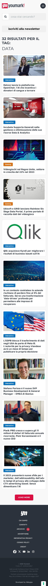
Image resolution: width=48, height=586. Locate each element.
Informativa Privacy (23, 538)
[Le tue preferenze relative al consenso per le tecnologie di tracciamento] (43, 583)
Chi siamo (23, 520)
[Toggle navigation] (43, 6)
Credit (23, 547)
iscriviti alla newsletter (24, 28)
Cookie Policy (23, 542)
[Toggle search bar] (5, 16)
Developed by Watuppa (24, 582)
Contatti (23, 525)
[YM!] (13, 5)
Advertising (23, 534)
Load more (24, 497)
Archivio (21, 529)
